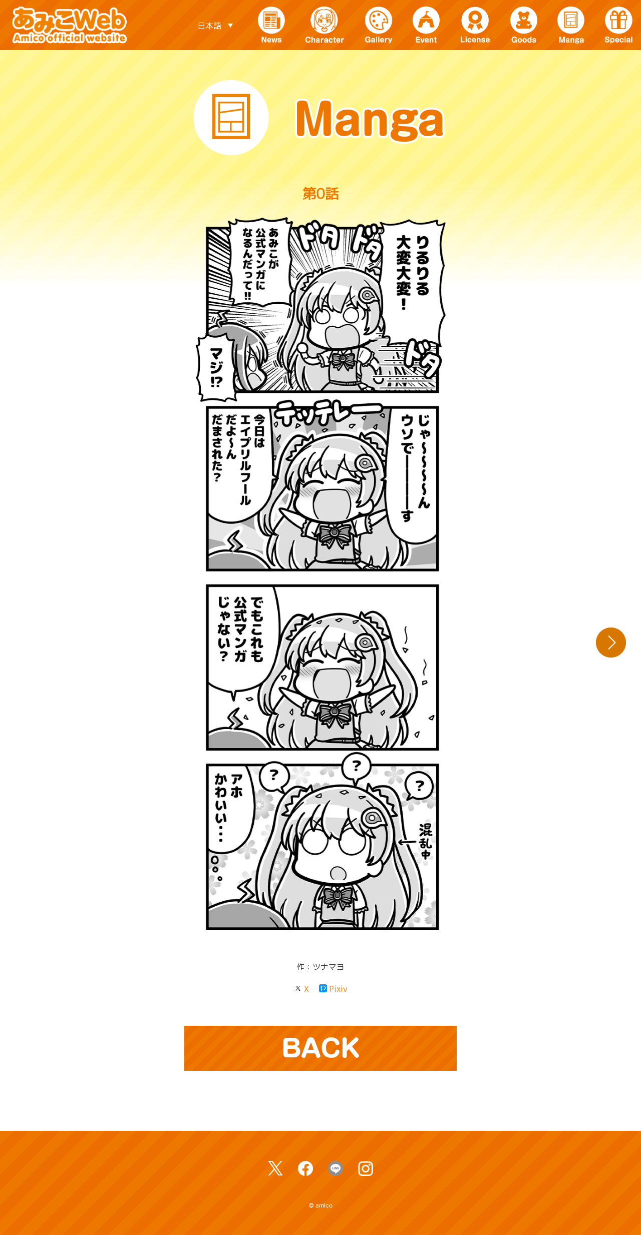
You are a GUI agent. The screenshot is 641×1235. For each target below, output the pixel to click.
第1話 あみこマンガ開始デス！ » (611, 643)
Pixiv (338, 988)
